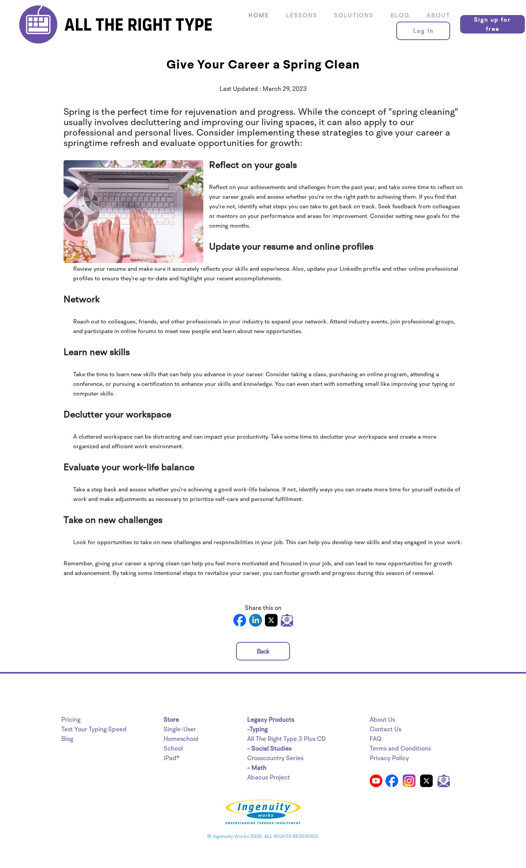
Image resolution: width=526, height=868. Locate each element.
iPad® (171, 758)
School (173, 748)
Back (263, 651)
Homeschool (181, 738)
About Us (382, 719)
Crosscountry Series (275, 758)
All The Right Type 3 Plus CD (286, 738)
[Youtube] (376, 785)
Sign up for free (492, 24)
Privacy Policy (389, 758)
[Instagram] (409, 785)
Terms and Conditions (400, 748)
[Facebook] (391, 785)
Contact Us (385, 729)
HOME (258, 15)
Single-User (180, 729)
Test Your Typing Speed (94, 729)
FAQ (376, 738)
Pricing (70, 719)
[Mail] (443, 785)
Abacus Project (268, 777)
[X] (426, 785)
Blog (67, 738)
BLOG (400, 15)
